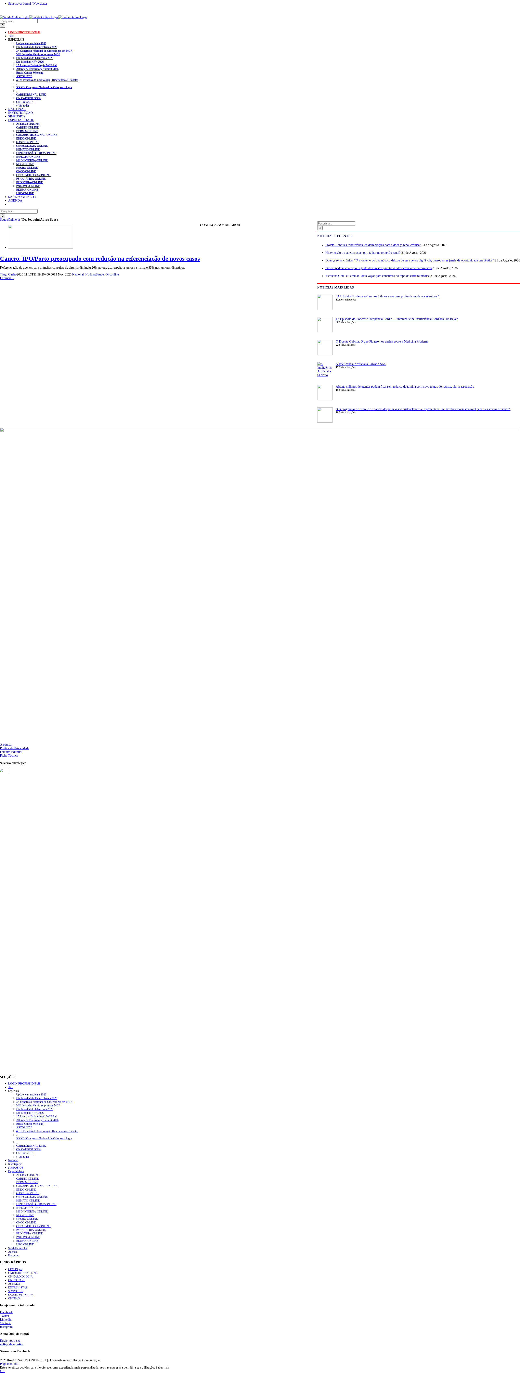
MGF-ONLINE (25, 164)
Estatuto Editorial (11, 752)
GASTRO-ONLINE (27, 142)
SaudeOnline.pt (10, 219)
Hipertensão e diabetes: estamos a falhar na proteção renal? (363, 252)
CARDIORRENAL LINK (31, 94)
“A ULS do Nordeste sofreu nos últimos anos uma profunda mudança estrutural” (387, 296)
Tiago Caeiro (8, 274)
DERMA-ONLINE (27, 131)
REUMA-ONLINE (27, 189)
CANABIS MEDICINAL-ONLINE (36, 134)
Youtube (5, 1323)
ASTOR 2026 (24, 76)
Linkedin (6, 1319)
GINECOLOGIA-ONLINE (32, 145)
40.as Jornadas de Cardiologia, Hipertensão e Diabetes (47, 79)
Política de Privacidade (14, 748)
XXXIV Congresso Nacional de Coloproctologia (44, 87)
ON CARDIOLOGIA (28, 98)
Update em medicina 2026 (31, 43)
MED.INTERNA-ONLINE (32, 160)
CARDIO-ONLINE (27, 127)
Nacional (78, 274)
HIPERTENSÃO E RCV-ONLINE (36, 153)
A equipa (6, 744)
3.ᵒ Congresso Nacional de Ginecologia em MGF (44, 50)
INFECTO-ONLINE (28, 156)
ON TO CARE (24, 101)
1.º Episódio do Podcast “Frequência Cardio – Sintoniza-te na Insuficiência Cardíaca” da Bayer (397, 319)
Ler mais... (7, 278)
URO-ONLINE (25, 193)
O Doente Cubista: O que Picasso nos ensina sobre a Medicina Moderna (382, 341)
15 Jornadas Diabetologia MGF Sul (36, 65)
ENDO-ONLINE (26, 138)
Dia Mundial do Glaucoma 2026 (34, 58)
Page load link (9, 1363)
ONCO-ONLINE (26, 171)
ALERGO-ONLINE (28, 123)
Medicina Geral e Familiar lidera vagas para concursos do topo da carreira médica (377, 276)
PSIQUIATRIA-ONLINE (31, 178)
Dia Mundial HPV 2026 (30, 61)
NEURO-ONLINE (27, 167)
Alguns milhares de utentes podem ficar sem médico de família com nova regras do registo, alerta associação (405, 386)
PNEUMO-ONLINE (28, 186)
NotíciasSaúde (94, 274)
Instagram (6, 1327)
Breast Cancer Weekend (29, 72)
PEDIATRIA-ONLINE (29, 182)
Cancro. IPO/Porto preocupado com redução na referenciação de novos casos (100, 258)
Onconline (112, 274)
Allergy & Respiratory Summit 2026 (37, 68)
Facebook (6, 1312)
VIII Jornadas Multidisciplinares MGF (38, 54)
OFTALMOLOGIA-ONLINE (33, 175)
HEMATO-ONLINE (28, 149)
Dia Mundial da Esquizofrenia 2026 (36, 47)
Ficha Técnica (9, 755)
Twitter (4, 1316)
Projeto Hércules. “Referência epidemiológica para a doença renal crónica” (373, 245)
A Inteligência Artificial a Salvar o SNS (361, 364)
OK (2, 1371)
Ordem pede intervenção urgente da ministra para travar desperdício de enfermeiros (378, 268)
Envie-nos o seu (11, 1342)
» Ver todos (22, 105)
